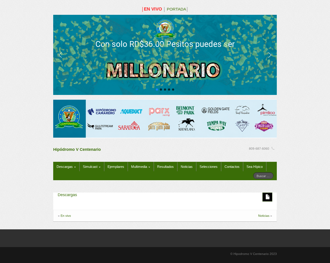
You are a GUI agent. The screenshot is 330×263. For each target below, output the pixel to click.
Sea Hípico (254, 167)
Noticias (187, 167)
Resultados (165, 167)
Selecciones (209, 167)
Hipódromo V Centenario (77, 149)
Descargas (65, 167)
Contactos (232, 167)
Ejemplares (116, 167)
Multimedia (139, 167)
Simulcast (90, 167)
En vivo (66, 215)
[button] (60, 55)
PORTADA (176, 9)
